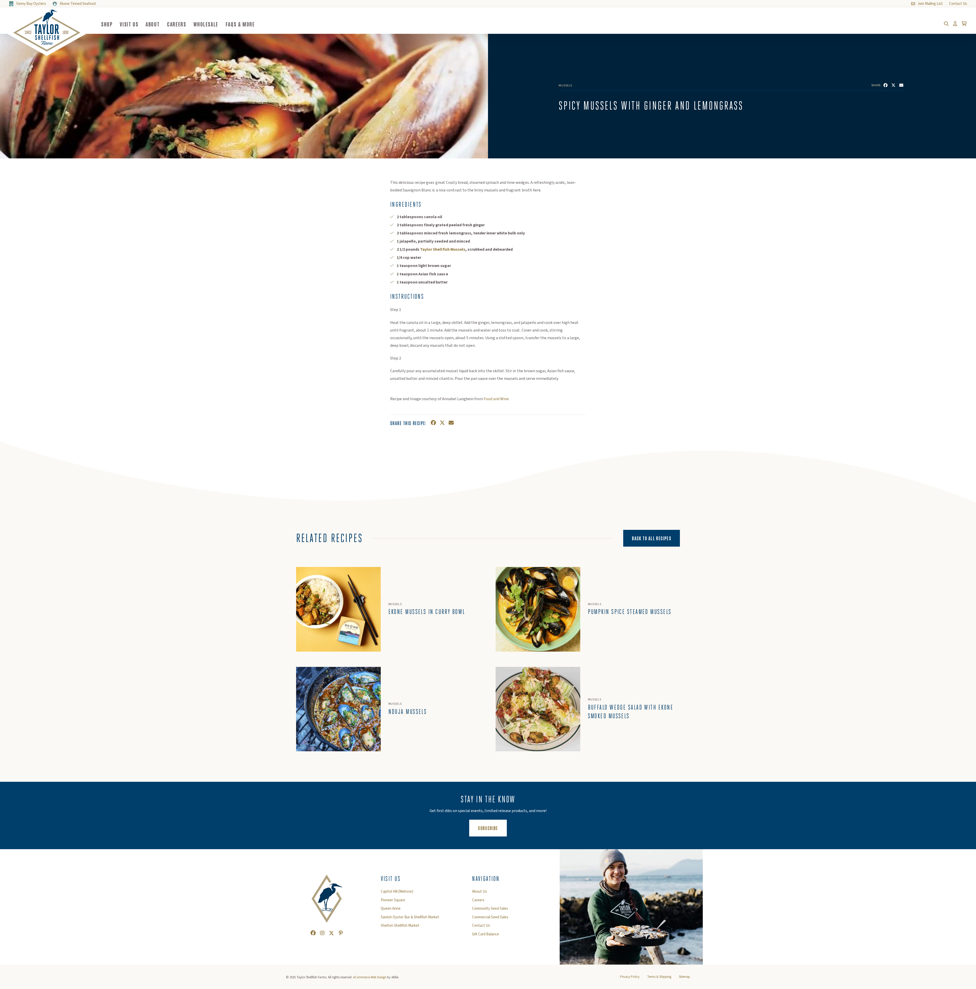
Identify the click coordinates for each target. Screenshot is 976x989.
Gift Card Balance (485, 934)
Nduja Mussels (407, 711)
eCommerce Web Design (369, 977)
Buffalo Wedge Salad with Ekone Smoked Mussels (631, 711)
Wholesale (205, 24)
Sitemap (684, 977)
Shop (106, 24)
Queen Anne (391, 908)
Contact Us (481, 925)
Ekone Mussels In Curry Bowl (426, 612)
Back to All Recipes (651, 538)
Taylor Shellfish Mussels (442, 249)
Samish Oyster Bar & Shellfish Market (410, 917)
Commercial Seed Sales (490, 917)
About (153, 24)
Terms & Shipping (659, 977)
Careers (176, 24)
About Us (479, 891)
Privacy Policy (629, 977)
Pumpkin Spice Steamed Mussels (630, 612)
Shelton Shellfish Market (400, 925)
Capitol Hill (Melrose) (397, 891)
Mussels (565, 86)
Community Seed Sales (490, 908)
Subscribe (492, 828)
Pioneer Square (393, 900)
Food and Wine (496, 399)
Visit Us (129, 24)
